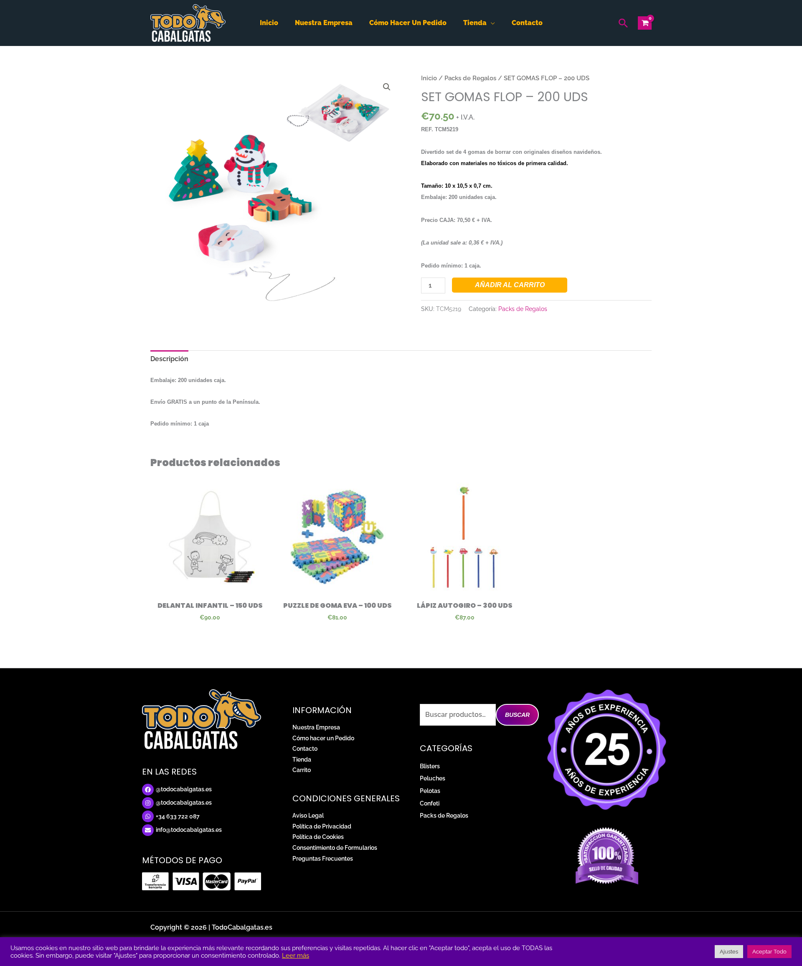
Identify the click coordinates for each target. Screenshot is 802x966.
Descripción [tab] (169, 359)
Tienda (475, 23)
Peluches (432, 778)
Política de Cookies (318, 836)
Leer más (295, 955)
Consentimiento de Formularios (334, 847)
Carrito (301, 770)
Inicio (269, 23)
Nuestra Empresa (316, 727)
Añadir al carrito (510, 284)
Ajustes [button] (729, 951)
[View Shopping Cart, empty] (645, 23)
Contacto (527, 23)
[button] (623, 23)
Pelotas (430, 791)
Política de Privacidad (321, 826)
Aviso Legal (308, 815)
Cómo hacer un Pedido (323, 738)
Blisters (430, 766)
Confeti (429, 803)
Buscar (517, 714)
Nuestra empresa (324, 23)
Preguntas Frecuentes (322, 858)
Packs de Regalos (470, 78)
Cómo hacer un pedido (408, 23)
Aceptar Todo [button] (769, 951)
